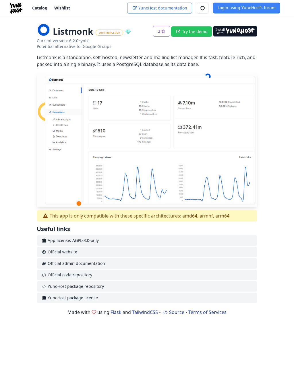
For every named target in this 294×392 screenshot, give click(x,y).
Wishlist (62, 8)
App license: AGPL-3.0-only (73, 240)
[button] (202, 8)
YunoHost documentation (162, 8)
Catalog (39, 8)
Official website (62, 252)
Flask (116, 312)
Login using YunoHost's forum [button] (247, 7)
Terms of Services (207, 312)
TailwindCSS (145, 312)
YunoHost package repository (75, 286)
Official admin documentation (76, 263)
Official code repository (69, 274)
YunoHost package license (72, 297)
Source (176, 312)
